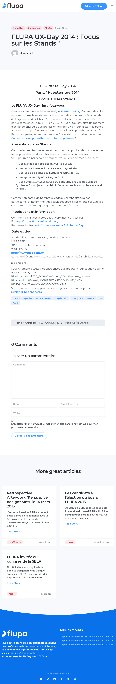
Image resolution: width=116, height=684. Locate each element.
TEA (100, 298)
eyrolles (28, 298)
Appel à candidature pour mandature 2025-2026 (87, 640)
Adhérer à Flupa (94, 6)
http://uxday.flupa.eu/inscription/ (36, 221)
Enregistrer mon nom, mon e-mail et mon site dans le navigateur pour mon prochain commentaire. (54, 426)
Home (18, 322)
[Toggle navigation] (112, 6)
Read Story (13, 531)
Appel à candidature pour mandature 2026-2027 (87, 636)
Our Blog (30, 322)
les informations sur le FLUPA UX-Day (58, 225)
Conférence (34, 28)
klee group (77, 298)
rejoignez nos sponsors (26, 292)
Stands (90, 298)
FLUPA (48, 28)
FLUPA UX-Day (70, 111)
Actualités (18, 28)
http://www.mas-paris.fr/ (27, 252)
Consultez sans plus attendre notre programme (42, 138)
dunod (16, 298)
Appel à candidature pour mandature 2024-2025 (87, 644)
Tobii (15, 303)
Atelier (12, 594)
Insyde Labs (61, 298)
